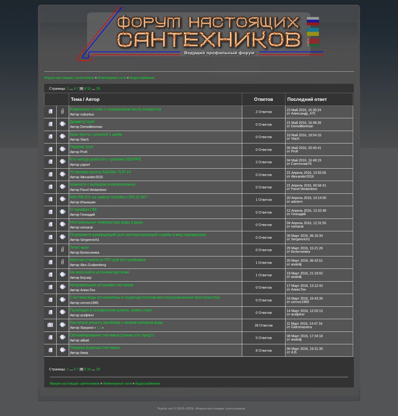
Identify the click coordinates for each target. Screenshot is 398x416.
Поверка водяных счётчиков (94, 348)
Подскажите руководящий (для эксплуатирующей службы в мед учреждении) (138, 235)
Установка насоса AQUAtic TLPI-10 (100, 172)
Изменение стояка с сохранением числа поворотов (115, 109)
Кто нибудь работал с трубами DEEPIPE (105, 159)
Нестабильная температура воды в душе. (107, 222)
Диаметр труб (82, 122)
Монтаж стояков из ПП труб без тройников (108, 260)
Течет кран (79, 247)
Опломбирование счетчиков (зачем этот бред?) (112, 335)
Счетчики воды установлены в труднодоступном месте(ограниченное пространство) (145, 297)
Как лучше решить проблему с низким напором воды (116, 322)
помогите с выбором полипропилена (102, 184)
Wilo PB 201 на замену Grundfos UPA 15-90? (108, 197)
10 (89, 88)
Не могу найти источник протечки (99, 272)
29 (98, 88)
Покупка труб (81, 147)
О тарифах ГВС (84, 209)
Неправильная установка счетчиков (101, 285)
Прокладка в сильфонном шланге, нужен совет (111, 310)
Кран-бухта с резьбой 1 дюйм (96, 134)
